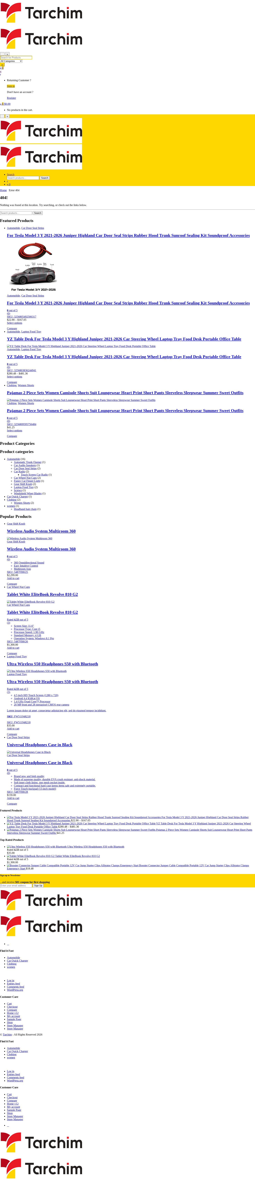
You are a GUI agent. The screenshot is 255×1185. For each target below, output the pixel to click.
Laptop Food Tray (31, 331)
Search (10, 174)
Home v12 (13, 1013)
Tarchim (7, 1034)
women (11, 505)
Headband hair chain (25, 509)
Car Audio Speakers (25, 465)
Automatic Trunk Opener (27, 462)
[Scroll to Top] (1, 1183)
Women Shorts (26, 385)
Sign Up (38, 885)
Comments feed (15, 986)
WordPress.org (15, 989)
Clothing (11, 385)
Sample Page (14, 1019)
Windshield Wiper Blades (28, 493)
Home (3, 190)
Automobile (13, 228)
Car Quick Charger (17, 496)
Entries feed (13, 983)
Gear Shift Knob (23, 484)
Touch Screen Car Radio (34, 474)
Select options (14, 322)
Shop (10, 1022)
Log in (10, 980)
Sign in (11, 86)
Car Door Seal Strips (32, 228)
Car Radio (19, 471)
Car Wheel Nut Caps (25, 477)
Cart (9, 1003)
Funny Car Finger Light (27, 480)
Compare (12, 1009)
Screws (18, 490)
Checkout (12, 1006)
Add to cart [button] (13, 578)
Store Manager (15, 1025)
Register (11, 97)
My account (13, 1016)
